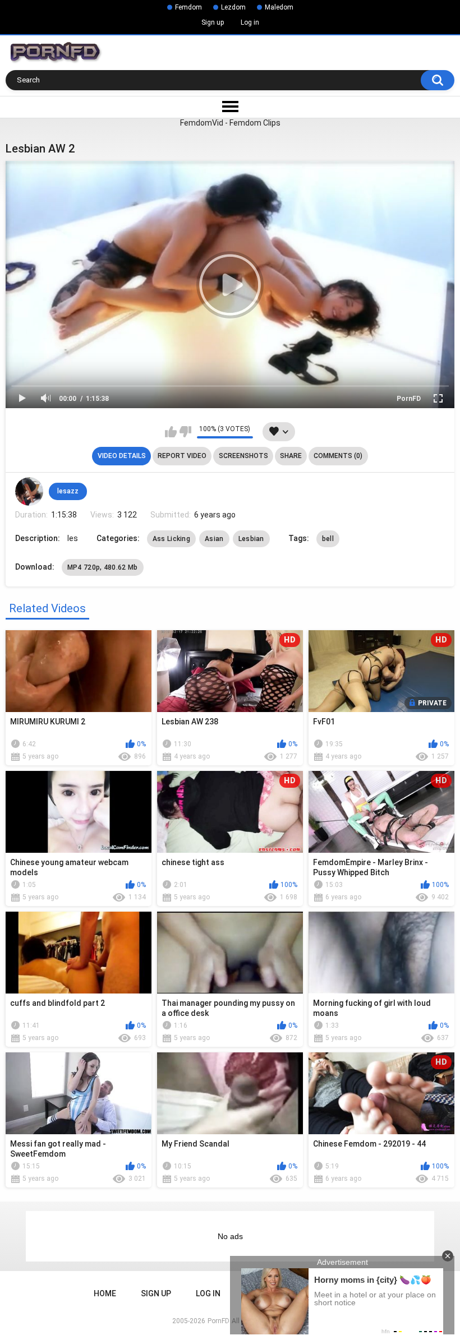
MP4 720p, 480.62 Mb (102, 567)
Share (291, 456)
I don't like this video (185, 431)
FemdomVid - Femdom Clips (230, 122)
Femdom (188, 7)
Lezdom (233, 7)
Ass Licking (171, 539)
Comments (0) (338, 456)
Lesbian (251, 539)
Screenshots (243, 456)
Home (105, 1293)
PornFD (409, 399)
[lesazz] (29, 491)
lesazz (68, 491)
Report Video (182, 456)
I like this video (171, 431)
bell (328, 539)
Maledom (279, 7)
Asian (214, 539)
